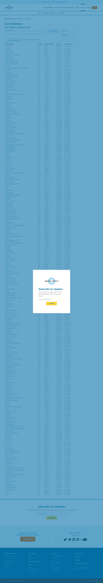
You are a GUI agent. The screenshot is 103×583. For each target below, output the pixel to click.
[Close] (68, 271)
